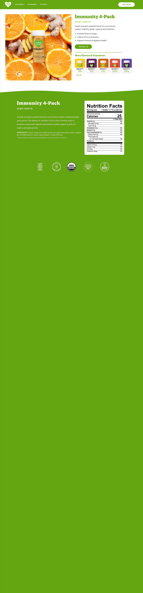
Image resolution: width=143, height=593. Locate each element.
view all (78, 75)
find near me (83, 47)
